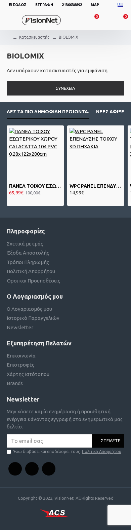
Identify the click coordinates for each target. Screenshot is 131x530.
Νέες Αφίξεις (112, 111)
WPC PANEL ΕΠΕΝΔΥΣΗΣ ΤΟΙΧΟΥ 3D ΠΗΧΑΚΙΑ (96, 186)
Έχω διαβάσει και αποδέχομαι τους (67, 451)
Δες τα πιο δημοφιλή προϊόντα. (48, 111)
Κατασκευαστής (34, 37)
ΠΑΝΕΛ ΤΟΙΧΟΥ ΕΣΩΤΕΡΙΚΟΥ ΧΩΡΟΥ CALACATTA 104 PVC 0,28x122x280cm (35, 186)
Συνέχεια (65, 88)
